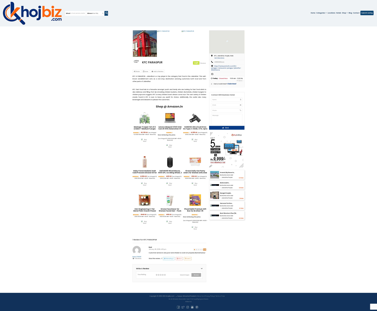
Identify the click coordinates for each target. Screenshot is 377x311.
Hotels (338, 13)
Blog (350, 13)
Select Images (184, 275)
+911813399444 (219, 62)
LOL (180, 258)
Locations (331, 13)
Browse (196, 275)
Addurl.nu (188, 301)
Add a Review (158, 71)
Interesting (169, 258)
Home (313, 13)
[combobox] (95, 13)
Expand (240, 80)
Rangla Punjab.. (226, 193)
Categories (320, 13)
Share (137, 71)
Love (188, 258)
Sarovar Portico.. (226, 203)
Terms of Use (220, 296)
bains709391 (137, 257)
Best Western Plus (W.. (228, 213)
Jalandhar (225, 177)
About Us (200, 296)
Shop (344, 13)
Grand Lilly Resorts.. (227, 172)
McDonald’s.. (225, 183)
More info (152, 134)
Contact (356, 13)
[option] (145, 43)
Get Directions (219, 58)
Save (146, 71)
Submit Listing (367, 13)
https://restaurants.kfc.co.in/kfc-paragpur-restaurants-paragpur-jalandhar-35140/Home (226, 68)
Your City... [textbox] (95, 13)
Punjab (230, 177)
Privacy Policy (209, 296)
